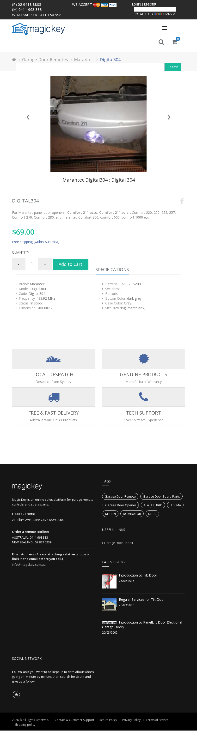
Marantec (84, 59)
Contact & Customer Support (74, 720)
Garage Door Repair (118, 543)
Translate (170, 14)
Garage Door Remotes (45, 59)
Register (150, 4)
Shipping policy (25, 725)
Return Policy (108, 720)
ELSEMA (175, 505)
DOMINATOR (132, 513)
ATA (146, 505)
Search (173, 67)
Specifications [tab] (112, 269)
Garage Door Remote (120, 496)
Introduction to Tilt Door (138, 575)
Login (136, 4)
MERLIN (110, 513)
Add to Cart (70, 264)
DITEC (152, 513)
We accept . (94, 4)
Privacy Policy (131, 720)
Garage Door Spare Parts (161, 496)
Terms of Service (157, 720)
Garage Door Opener (120, 505)
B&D (159, 505)
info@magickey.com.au (29, 564)
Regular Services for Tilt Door (142, 599)
